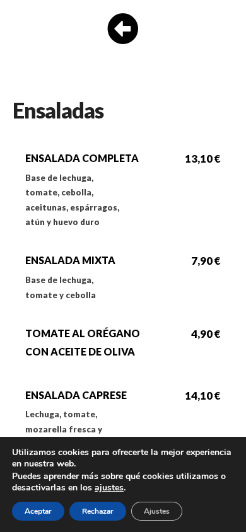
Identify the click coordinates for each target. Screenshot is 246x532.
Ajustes (157, 511)
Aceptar (38, 511)
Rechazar (98, 511)
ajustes (109, 488)
